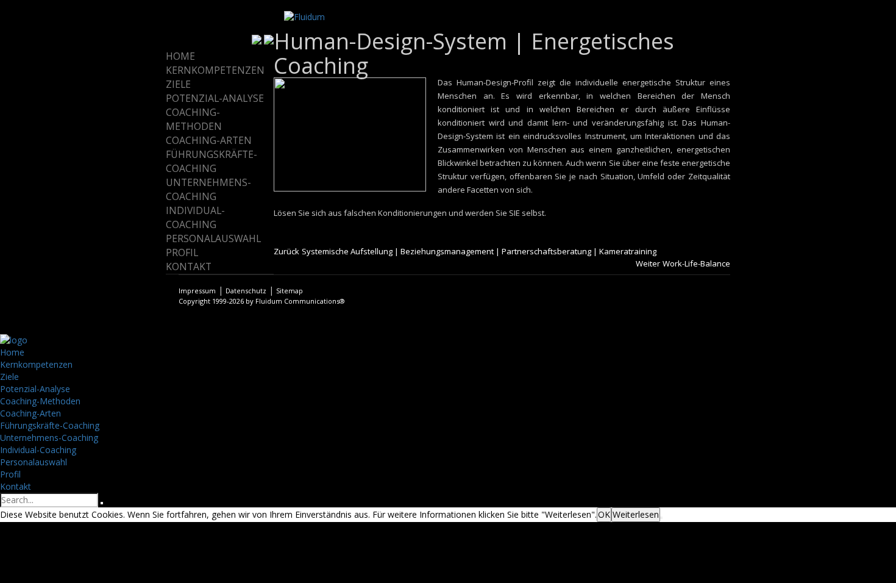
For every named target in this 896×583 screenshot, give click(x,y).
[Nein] (661, 518)
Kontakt (189, 266)
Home (180, 56)
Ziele (178, 84)
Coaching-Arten (209, 140)
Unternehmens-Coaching (208, 189)
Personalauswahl (213, 238)
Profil (182, 252)
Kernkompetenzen (215, 70)
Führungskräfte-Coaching (211, 161)
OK (604, 514)
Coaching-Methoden (194, 119)
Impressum (197, 290)
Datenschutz (246, 290)
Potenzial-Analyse (215, 98)
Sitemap (289, 290)
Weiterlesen (636, 514)
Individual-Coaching (195, 217)
